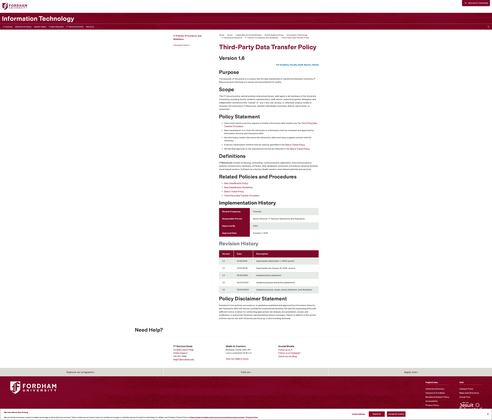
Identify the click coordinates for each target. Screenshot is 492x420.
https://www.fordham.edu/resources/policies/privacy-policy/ (217, 417)
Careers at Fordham (435, 393)
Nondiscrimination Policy (437, 397)
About (230, 35)
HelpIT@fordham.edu (183, 359)
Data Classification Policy (236, 183)
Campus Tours (466, 389)
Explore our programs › (80, 372)
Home (221, 35)
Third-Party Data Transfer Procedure (241, 195)
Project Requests (56, 27)
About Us (90, 27)
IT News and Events (74, 27)
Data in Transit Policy (295, 144)
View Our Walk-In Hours (237, 359)
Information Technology (38, 18)
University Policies (181, 45)
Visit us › (246, 372)
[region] (246, 414)
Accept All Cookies (396, 414)
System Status (40, 27)
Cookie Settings (358, 414)
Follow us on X (285, 350)
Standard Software (23, 27)
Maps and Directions (469, 393)
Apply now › (411, 372)
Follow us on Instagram (289, 353)
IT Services (8, 27)
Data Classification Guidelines (238, 187)
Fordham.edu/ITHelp (183, 350)
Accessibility (432, 401)
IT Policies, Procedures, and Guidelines (261, 38)
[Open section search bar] (488, 26)
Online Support (180, 353)
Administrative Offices (274, 35)
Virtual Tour (464, 397)
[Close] (488, 414)
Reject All (377, 414)
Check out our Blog (287, 356)
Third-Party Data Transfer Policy (295, 38)
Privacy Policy (432, 405)
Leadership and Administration (248, 35)
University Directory (435, 389)
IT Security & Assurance (232, 38)
